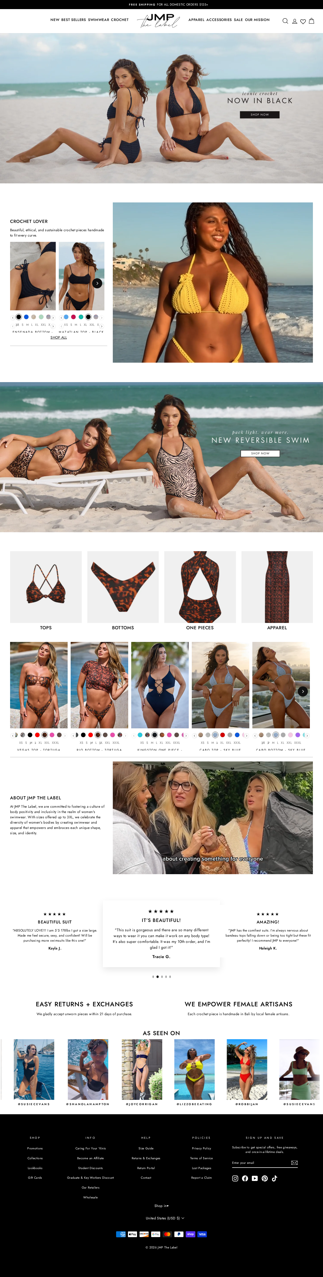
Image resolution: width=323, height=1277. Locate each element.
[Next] (97, 283)
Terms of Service (201, 1158)
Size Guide (146, 1148)
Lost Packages (201, 1168)
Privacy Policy (201, 1148)
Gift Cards (35, 1177)
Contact (146, 1177)
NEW (54, 19)
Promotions (35, 1148)
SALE (238, 19)
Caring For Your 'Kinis (90, 1148)
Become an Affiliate (90, 1158)
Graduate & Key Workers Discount (90, 1177)
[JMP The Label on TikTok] (275, 1178)
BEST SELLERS (73, 19)
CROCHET (119, 19)
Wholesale (90, 1197)
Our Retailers (91, 1187)
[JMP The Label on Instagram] (235, 1178)
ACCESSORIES (219, 19)
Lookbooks (35, 1168)
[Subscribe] (294, 1163)
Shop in (161, 1206)
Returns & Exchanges (146, 1158)
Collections (35, 1158)
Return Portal (146, 1168)
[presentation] (13, 318)
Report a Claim (201, 1177)
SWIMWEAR (98, 19)
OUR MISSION (257, 19)
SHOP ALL (58, 337)
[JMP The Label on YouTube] (255, 1178)
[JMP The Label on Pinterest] (265, 1178)
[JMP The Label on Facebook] (245, 1178)
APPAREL (196, 19)
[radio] (18, 318)
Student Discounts (90, 1168)
